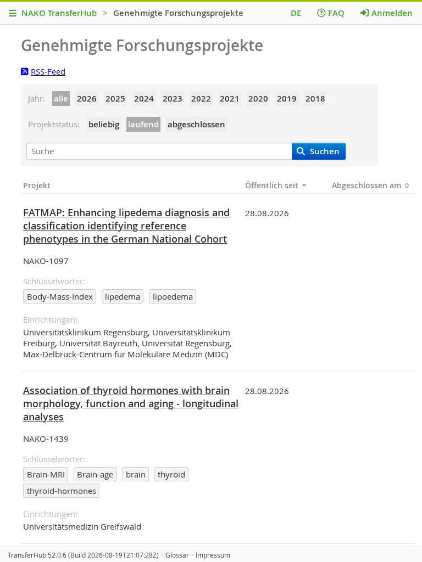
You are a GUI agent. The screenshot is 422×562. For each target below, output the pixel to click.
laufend (143, 124)
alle (61, 98)
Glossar (177, 555)
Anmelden (392, 13)
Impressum (213, 555)
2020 (258, 98)
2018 (315, 98)
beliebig (103, 124)
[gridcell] (132, 282)
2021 (230, 98)
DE (296, 13)
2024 (144, 98)
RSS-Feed (48, 71)
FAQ (336, 13)
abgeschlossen (196, 124)
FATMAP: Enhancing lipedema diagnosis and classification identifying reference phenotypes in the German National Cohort (126, 225)
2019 (287, 98)
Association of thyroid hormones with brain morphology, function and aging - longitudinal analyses (130, 403)
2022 (201, 98)
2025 (115, 98)
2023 (172, 98)
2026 (87, 98)
